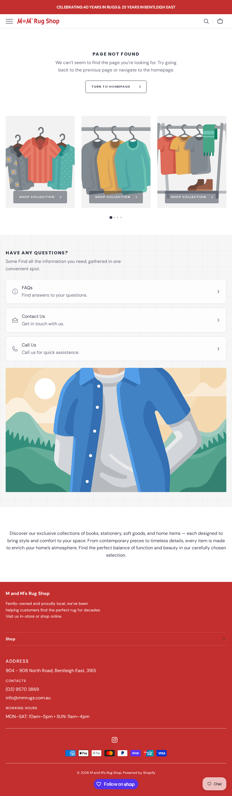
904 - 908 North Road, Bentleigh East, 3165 (51, 670)
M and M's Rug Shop (106, 772)
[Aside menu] (11, 21)
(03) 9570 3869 (22, 689)
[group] (40, 162)
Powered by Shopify (139, 772)
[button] (206, 21)
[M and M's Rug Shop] (38, 21)
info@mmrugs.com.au (28, 698)
